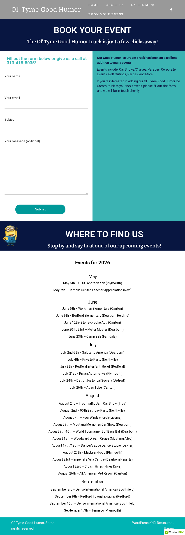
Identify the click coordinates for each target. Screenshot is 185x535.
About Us (115, 5)
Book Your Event (106, 14)
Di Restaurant (163, 523)
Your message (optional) (22, 141)
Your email (12, 98)
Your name (12, 76)
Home (93, 5)
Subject (10, 119)
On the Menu (143, 5)
